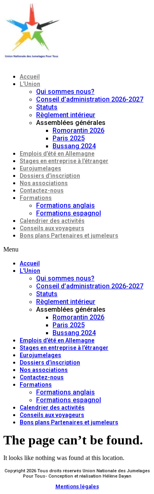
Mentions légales (77, 486)
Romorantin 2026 (78, 130)
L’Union (30, 84)
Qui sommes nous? (65, 91)
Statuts (46, 107)
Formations (36, 198)
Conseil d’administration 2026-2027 (89, 99)
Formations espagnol (68, 213)
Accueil (30, 76)
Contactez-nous (42, 190)
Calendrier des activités (52, 221)
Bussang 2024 (74, 146)
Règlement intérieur (65, 115)
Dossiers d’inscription (50, 175)
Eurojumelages (40, 168)
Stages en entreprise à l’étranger (64, 161)
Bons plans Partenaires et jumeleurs (69, 235)
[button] (77, 249)
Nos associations (44, 183)
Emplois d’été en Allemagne (57, 153)
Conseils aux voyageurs (52, 228)
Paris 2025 (69, 138)
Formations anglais (65, 205)
